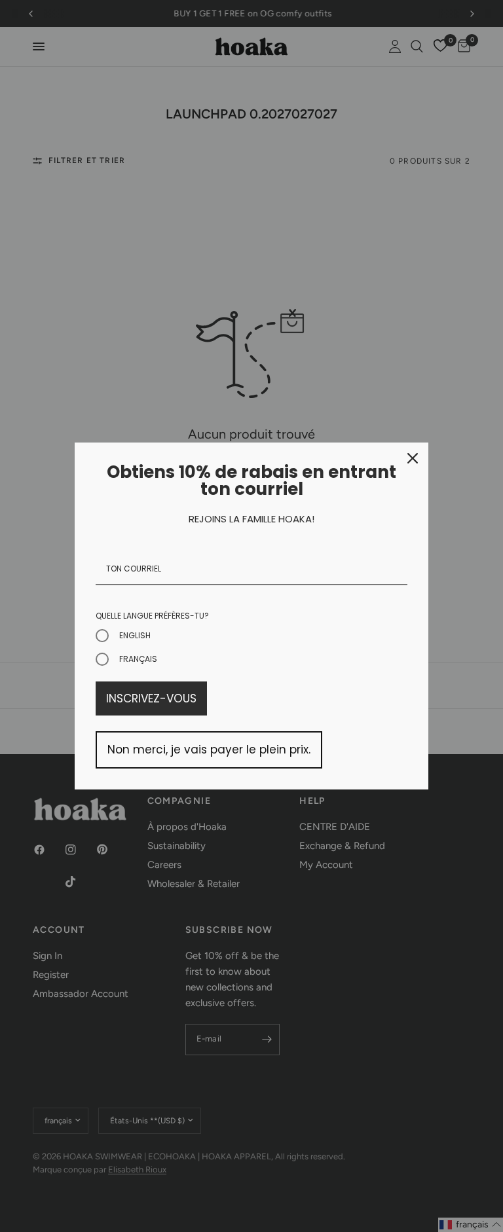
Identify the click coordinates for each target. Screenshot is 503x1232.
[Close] (412, 458)
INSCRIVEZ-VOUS (151, 698)
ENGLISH (135, 635)
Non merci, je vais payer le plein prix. (208, 749)
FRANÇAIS (138, 658)
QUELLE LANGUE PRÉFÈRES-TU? (152, 615)
